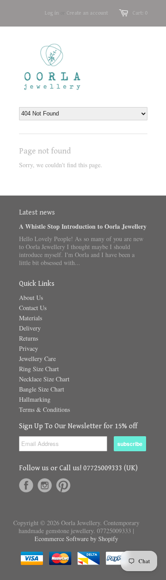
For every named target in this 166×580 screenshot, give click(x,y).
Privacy (28, 348)
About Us (31, 297)
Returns (28, 338)
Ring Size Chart (39, 369)
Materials (30, 318)
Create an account (87, 13)
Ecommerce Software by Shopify (76, 538)
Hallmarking (34, 399)
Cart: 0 (139, 13)
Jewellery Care (37, 358)
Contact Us (32, 307)
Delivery (30, 328)
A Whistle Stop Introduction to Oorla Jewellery (83, 226)
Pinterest (63, 485)
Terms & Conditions (44, 409)
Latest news (37, 212)
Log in (52, 13)
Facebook (26, 485)
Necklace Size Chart (44, 379)
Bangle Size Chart (41, 389)
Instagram (45, 485)
